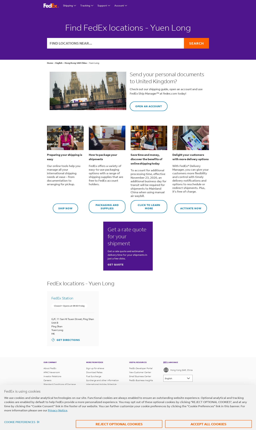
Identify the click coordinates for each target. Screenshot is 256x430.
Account (119, 5)
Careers (47, 380)
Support (102, 5)
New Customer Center (140, 372)
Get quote (116, 264)
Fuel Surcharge (93, 376)
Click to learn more (145, 205)
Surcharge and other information (102, 380)
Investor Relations (52, 376)
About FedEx (50, 368)
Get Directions (65, 339)
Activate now (188, 207)
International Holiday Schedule (101, 384)
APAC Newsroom (52, 372)
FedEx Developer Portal (141, 368)
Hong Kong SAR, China (181, 370)
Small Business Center (140, 376)
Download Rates (94, 372)
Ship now (62, 207)
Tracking (85, 5)
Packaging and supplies (104, 205)
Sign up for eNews (95, 368)
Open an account (146, 104)
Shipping (68, 5)
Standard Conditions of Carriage (60, 384)
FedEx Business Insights (141, 380)
